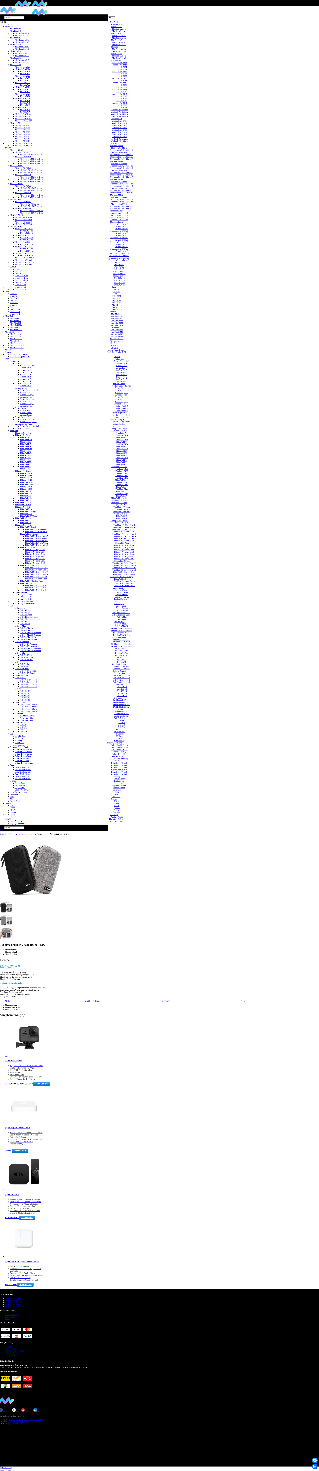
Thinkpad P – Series (119, 431)
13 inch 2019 (122, 96)
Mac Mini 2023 (117, 323)
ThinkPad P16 (121, 442)
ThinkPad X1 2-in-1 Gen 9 (124, 525)
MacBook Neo (116, 24)
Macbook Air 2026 (119, 121)
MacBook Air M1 (119, 29)
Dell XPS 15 (122, 691)
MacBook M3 (116, 40)
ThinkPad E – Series (119, 498)
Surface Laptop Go (119, 413)
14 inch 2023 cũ (121, 233)
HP (116, 729)
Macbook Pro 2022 (119, 78)
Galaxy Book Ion (119, 756)
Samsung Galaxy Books (116, 743)
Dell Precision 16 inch (121, 680)
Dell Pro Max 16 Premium (121, 630)
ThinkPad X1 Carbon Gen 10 (124, 570)
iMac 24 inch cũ (119, 274)
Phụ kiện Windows (116, 819)
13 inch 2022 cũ (121, 240)
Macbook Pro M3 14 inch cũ (121, 190)
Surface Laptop (119, 384)
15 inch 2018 (122, 107)
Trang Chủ (4, 834)
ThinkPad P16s (122, 444)
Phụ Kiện (114, 815)
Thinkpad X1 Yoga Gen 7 (124, 547)
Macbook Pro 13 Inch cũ (119, 260)
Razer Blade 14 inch (119, 765)
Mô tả (7, 1001)
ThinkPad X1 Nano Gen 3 (124, 581)
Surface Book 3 (122, 406)
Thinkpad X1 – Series (119, 520)
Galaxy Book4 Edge (119, 752)
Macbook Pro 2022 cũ (119, 238)
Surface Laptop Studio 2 (121, 422)
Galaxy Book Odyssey (119, 758)
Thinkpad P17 (121, 446)
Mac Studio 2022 (116, 343)
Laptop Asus (119, 781)
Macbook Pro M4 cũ (119, 204)
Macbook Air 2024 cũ (119, 213)
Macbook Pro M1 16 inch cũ (121, 159)
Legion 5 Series (122, 590)
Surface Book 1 (122, 410)
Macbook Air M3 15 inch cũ (121, 186)
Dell (116, 601)
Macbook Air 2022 (119, 130)
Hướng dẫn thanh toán (12, 1353)
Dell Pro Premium (119, 637)
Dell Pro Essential (119, 664)
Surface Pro (119, 359)
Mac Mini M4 (116, 314)
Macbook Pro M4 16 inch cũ (121, 208)
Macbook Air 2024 (119, 125)
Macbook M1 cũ (116, 146)
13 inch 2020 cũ (121, 251)
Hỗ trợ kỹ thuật (10, 1317)
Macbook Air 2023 (119, 128)
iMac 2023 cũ (119, 280)
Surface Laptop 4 (121, 395)
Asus (117, 792)
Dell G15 (121, 725)
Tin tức (7, 1319)
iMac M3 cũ (119, 267)
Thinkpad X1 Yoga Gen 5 (124, 552)
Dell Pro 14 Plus (121, 653)
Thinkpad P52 (121, 453)
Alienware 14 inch (121, 711)
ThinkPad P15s (122, 440)
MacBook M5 (116, 54)
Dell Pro (119, 657)
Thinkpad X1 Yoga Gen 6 (124, 550)
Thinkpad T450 (122, 469)
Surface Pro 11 (121, 366)
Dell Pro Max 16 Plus (121, 633)
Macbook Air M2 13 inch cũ (121, 166)
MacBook (114, 22)
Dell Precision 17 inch (121, 682)
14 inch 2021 (122, 85)
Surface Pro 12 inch (121, 361)
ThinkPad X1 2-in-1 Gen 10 (124, 527)
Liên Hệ (7, 1357)
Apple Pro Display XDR (116, 352)
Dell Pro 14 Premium (121, 639)
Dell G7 (122, 723)
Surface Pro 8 (121, 372)
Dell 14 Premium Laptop (121, 613)
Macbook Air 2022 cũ (119, 217)
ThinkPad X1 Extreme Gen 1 (124, 541)
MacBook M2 (116, 33)
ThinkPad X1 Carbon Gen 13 (124, 563)
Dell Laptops (119, 604)
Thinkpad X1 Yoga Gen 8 (124, 545)
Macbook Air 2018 (119, 137)
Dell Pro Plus (119, 648)
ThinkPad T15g (121, 494)
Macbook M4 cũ (116, 195)
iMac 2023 (116, 298)
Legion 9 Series (122, 595)
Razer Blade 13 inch (119, 763)
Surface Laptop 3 (121, 397)
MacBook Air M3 (119, 42)
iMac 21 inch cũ (119, 276)
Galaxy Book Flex (119, 754)
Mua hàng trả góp (11, 1355)
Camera (114, 799)
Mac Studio (114, 327)
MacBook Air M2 (119, 36)
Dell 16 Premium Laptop (121, 615)
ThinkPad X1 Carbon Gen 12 (124, 565)
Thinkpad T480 (122, 476)
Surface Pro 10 (121, 368)
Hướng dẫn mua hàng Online (14, 1351)
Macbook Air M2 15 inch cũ (121, 168)
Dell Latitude (119, 698)
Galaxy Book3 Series (119, 749)
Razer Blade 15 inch (119, 767)
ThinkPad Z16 (121, 518)
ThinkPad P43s (122, 449)
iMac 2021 (116, 300)
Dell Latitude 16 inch (121, 707)
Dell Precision (119, 673)
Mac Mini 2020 (117, 325)
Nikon (116, 801)
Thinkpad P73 (121, 464)
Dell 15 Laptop (122, 608)
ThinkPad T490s (121, 480)
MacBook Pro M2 (119, 38)
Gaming (117, 776)
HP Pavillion (119, 740)
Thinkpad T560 (122, 485)
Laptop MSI (119, 783)
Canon (116, 803)
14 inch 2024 (122, 67)
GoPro (116, 810)
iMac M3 (116, 291)
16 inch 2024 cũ (121, 229)
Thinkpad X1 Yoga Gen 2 (124, 559)
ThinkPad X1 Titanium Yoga (121, 577)
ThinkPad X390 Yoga (121, 511)
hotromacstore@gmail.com (18, 1422)
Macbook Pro (116, 60)
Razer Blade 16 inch (119, 770)
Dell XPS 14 (122, 689)
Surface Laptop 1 (121, 401)
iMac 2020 (116, 303)
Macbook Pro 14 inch (119, 114)
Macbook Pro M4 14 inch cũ (121, 206)
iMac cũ (117, 262)
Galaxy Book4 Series (119, 747)
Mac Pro (114, 345)
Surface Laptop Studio (119, 419)
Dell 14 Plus (121, 617)
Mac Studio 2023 (116, 341)
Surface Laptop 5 (121, 393)
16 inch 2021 (122, 87)
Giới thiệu (8, 1347)
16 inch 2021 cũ (121, 247)
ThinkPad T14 (121, 487)
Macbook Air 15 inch (119, 139)
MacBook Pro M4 (119, 51)
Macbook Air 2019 (119, 134)
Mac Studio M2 (117, 332)
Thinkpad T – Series (119, 467)
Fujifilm (117, 808)
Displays (114, 348)
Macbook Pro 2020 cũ (119, 249)
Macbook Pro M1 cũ (119, 152)
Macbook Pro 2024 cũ (119, 224)
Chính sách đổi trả (11, 1300)
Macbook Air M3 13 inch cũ (121, 184)
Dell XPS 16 (122, 693)
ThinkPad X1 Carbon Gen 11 (124, 568)
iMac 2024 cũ (119, 278)
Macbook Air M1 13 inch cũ (121, 150)
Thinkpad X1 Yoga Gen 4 (124, 554)
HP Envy (119, 736)
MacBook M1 (116, 27)
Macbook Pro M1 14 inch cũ (121, 157)
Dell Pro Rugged (119, 671)
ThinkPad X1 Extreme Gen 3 (124, 536)
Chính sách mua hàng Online (15, 1306)
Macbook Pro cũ (116, 222)
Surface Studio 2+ (119, 424)
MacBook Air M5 (119, 56)
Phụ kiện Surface (116, 821)
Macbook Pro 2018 (119, 103)
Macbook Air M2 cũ (119, 164)
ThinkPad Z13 (121, 516)
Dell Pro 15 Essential (121, 669)
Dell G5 (122, 720)
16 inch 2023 (122, 76)
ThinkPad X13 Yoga (122, 507)
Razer (116, 761)
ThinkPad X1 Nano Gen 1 (124, 586)
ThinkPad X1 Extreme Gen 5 (124, 532)
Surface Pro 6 (121, 377)
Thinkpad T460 (122, 471)
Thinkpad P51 (121, 451)
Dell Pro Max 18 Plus (121, 635)
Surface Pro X (121, 363)
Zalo (18, 1411)
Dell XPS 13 (122, 687)
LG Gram (116, 790)
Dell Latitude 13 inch (121, 700)
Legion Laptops (119, 588)
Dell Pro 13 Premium (121, 642)
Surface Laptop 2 (121, 399)
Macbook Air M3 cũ (119, 181)
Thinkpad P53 (121, 455)
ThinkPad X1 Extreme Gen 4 (124, 534)
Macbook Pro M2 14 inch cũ (121, 175)
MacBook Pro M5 (119, 58)
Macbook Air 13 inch (119, 141)
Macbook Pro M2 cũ (119, 170)
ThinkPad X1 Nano (121, 579)
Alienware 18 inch (121, 716)
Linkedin (40, 1411)
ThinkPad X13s (121, 509)
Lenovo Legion (119, 788)
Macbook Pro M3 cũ (119, 188)
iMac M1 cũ (119, 269)
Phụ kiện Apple (117, 817)
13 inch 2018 (122, 105)
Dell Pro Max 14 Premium (121, 628)
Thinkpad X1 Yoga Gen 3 (124, 556)
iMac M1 (116, 289)
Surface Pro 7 (121, 375)
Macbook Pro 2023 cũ (119, 231)
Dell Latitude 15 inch (121, 705)
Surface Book (119, 404)
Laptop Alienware (119, 785)
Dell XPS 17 (122, 696)
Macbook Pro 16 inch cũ (119, 253)
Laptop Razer (119, 779)
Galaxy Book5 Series (119, 745)
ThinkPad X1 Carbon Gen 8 (124, 574)
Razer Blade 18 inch (119, 774)
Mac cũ (114, 143)
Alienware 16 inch (121, 714)
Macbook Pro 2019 (119, 94)
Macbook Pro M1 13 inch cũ (121, 155)
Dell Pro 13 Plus (121, 651)
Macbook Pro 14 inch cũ (119, 258)
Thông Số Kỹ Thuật (91, 1001)
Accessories (31, 834)
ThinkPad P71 (121, 460)
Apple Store (20, 834)
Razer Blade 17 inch (119, 772)
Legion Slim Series (121, 599)
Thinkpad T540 (122, 482)
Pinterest (28, 1411)
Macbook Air (116, 119)
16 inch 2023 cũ (121, 235)
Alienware (119, 709)
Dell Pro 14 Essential (121, 666)
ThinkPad (116, 426)
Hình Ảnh (166, 1001)
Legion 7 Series (122, 592)
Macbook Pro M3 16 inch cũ (121, 193)
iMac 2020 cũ (119, 285)
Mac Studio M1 (117, 330)
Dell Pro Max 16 (121, 626)
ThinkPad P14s (122, 435)
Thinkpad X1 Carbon (121, 561)
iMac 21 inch (117, 305)
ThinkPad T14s (122, 489)
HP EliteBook (119, 732)
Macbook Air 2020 (119, 132)
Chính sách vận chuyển (13, 1299)
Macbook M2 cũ (116, 161)
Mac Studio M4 (117, 336)
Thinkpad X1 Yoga (121, 543)
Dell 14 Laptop (122, 606)
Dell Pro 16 (121, 662)
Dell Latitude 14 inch (121, 702)
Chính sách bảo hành (12, 1304)
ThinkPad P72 (121, 462)
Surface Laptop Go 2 (121, 415)
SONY (117, 806)
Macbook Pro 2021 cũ (119, 242)
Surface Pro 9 (121, 370)
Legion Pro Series (122, 597)
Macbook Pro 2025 (119, 62)
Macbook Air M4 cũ (119, 197)
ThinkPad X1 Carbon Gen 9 (124, 572)
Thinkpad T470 (122, 473)
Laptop (114, 354)
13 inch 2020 (122, 92)
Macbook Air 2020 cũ (119, 220)
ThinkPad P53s (122, 458)
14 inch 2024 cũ (121, 226)
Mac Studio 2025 (116, 339)
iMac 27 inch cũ (119, 271)
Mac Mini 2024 (117, 321)
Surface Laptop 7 (121, 388)
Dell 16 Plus (121, 619)
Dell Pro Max (119, 622)
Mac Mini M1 (116, 318)
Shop (12, 834)
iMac (114, 287)
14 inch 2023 (122, 74)
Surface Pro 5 (121, 379)
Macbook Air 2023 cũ (119, 215)
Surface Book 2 (122, 408)
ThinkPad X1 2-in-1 (122, 523)
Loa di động (116, 797)
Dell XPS (119, 684)
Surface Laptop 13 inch (121, 386)
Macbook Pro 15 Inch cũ (119, 256)
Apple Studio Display (116, 350)
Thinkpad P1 (122, 433)
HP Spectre (119, 734)
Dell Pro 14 (121, 660)
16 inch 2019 (122, 101)
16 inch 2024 (122, 69)
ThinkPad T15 (121, 491)
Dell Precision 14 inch (121, 675)
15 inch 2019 (122, 98)
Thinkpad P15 (121, 437)
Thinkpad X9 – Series (119, 428)
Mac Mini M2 (116, 316)
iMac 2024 (116, 296)
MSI (116, 794)
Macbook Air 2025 (119, 123)
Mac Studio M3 (117, 334)
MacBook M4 (116, 47)
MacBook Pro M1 (119, 31)
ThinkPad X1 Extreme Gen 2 (124, 538)
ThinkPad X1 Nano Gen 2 (124, 583)
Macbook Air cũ (116, 211)
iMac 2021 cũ (119, 283)
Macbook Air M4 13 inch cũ (121, 199)
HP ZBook (119, 738)
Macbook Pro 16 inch (119, 110)
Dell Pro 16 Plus (121, 655)
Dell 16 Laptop (122, 610)
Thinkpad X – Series (119, 503)
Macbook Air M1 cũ (119, 148)
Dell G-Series (119, 718)
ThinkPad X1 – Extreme (121, 529)
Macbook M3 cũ (116, 179)
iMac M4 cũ (119, 265)
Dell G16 (121, 727)
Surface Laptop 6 (121, 390)
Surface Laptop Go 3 (121, 417)
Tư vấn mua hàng (11, 1315)
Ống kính (116, 812)
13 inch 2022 (122, 80)
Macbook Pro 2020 (119, 89)
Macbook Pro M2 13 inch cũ (121, 172)
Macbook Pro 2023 (119, 71)
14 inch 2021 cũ (121, 244)
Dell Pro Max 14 (121, 624)
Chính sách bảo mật (11, 1302)
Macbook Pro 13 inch (119, 116)
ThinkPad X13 (121, 505)
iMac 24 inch (117, 307)
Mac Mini (114, 312)
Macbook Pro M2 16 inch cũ (121, 177)
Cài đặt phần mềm (11, 1349)
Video (242, 1001)
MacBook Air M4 (119, 49)
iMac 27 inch (117, 309)
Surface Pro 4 (121, 381)
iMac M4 (116, 294)
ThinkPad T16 (121, 496)
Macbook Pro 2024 (119, 65)
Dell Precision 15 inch (121, 678)
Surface (117, 357)
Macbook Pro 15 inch (119, 112)
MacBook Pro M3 (119, 45)
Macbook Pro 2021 (119, 83)
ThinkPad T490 (121, 478)
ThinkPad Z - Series (119, 514)
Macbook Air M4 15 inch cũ (121, 202)
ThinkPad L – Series (119, 500)
